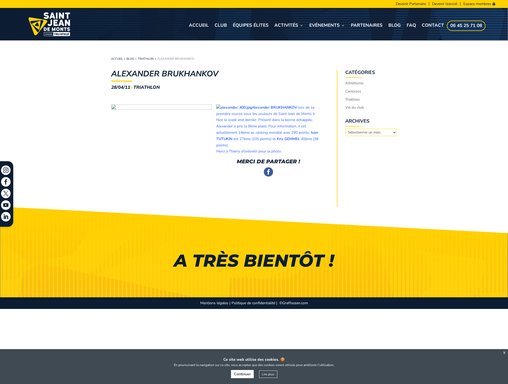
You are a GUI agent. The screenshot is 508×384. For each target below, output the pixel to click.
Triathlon (146, 59)
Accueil (199, 26)
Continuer (242, 374)
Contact (433, 26)
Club (221, 26)
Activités (286, 26)
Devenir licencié (444, 4)
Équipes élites (251, 26)
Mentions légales (214, 303)
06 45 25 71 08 (466, 26)
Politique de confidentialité (253, 303)
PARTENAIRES (367, 26)
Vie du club (354, 107)
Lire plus (268, 374)
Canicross (353, 91)
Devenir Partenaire (411, 4)
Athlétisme (354, 83)
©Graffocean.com (293, 303)
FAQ (411, 26)
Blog (394, 26)
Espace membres (477, 4)
